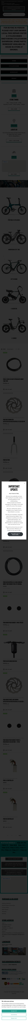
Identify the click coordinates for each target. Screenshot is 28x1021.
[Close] (25, 483)
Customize (14, 1014)
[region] (14, 1010)
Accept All (14, 1011)
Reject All (14, 1018)
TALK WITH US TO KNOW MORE (15, 534)
